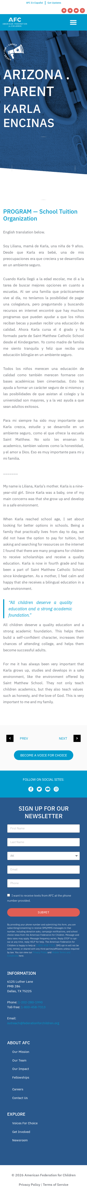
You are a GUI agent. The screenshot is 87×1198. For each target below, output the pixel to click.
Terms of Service (55, 1184)
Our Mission (20, 1052)
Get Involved (21, 1132)
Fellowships (20, 1077)
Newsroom (20, 1140)
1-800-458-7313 (45, 945)
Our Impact (20, 1069)
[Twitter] (70, 10)
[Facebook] (64, 10)
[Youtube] (76, 10)
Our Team (19, 1060)
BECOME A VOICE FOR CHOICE (43, 755)
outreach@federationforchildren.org (33, 1023)
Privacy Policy (40, 952)
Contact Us (20, 1098)
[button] (73, 22)
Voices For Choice (25, 1123)
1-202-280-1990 (30, 1002)
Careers (17, 1089)
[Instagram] (82, 10)
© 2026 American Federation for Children (44, 1175)
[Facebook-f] (30, 789)
